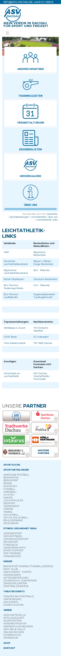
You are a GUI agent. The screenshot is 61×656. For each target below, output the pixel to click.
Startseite (52, 214)
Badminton (10, 477)
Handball (10, 491)
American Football (16, 474)
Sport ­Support (13, 550)
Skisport (9, 503)
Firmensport (12, 556)
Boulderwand (13, 520)
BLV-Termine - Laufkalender (11, 296)
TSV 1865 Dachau (42, 343)
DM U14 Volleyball (15, 517)
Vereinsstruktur (14, 623)
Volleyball (11, 514)
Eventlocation (13, 604)
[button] (30, 59)
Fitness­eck (10, 544)
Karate (8, 497)
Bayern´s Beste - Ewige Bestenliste (43, 262)
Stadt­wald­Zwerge (16, 586)
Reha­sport (10, 541)
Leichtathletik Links (47, 219)
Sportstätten (12, 620)
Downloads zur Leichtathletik (12, 375)
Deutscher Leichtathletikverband (16, 262)
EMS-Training (12, 553)
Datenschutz (12, 635)
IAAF (6, 252)
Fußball (9, 489)
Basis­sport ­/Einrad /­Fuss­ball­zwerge (28, 566)
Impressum (10, 637)
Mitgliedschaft (13, 617)
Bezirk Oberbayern (14, 279)
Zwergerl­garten (15, 583)
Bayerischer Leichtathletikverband (16, 271)
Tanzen (8, 509)
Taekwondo (11, 506)
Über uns (53, 217)
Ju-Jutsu (8, 494)
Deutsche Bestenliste (45, 279)
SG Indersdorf (40, 336)
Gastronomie (12, 599)
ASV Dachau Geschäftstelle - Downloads (42, 376)
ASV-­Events (10, 602)
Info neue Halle (14, 629)
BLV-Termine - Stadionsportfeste (13, 287)
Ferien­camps (12, 575)
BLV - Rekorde (41, 270)
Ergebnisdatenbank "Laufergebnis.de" (44, 296)
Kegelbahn (10, 523)
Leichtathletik (38, 217)
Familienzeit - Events (17, 572)
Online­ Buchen (13, 632)
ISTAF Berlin (10, 336)
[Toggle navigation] (7, 33)
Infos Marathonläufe (15, 343)
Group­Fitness (12, 536)
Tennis (7, 512)
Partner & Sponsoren (18, 626)
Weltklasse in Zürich (14, 328)
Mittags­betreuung (15, 577)
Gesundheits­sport (15, 539)
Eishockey (10, 486)
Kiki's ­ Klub (10, 569)
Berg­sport (10, 480)
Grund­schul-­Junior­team (20, 580)
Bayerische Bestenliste (39, 253)
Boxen (7, 483)
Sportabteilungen (19, 217)
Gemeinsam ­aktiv (14, 547)
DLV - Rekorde (41, 285)
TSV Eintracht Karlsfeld (40, 329)
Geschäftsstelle (14, 615)
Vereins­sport (12, 533)
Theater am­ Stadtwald (18, 596)
